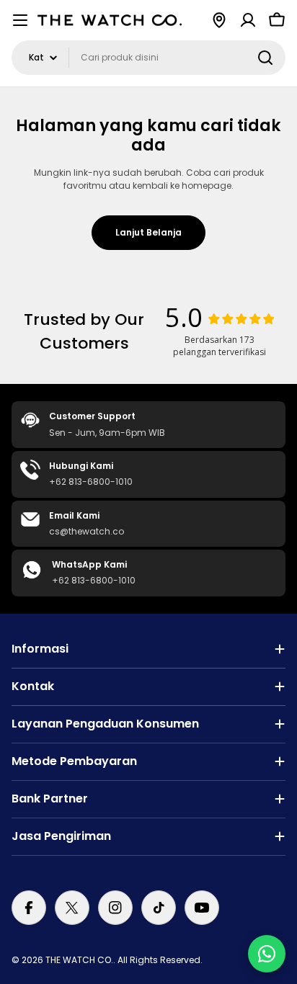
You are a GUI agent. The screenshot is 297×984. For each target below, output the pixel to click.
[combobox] (148, 57)
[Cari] (265, 57)
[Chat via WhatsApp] (266, 953)
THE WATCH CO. (79, 960)
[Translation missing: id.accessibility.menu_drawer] (20, 20)
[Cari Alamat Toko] (219, 20)
